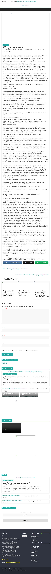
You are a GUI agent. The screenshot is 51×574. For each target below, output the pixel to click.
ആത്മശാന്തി (34, 560)
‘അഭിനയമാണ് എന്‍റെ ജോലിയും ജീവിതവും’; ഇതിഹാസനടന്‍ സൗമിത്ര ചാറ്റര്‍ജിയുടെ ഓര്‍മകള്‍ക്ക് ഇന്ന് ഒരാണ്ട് (42, 293)
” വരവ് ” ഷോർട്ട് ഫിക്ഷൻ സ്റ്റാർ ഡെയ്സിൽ (14, 269)
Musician (31, 49)
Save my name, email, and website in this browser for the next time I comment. (21, 350)
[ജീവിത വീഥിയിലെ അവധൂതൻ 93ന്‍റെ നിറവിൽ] (25, 282)
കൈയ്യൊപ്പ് (5, 44)
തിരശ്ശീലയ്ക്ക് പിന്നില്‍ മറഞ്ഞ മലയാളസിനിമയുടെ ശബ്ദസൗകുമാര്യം (8, 293)
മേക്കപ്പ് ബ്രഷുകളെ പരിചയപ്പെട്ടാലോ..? (16, 483)
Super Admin (12, 380)
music (28, 49)
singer (41, 49)
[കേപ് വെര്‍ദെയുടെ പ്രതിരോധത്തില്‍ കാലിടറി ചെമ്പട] (14, 388)
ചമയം (4, 480)
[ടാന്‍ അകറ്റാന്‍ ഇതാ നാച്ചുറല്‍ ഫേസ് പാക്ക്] (11, 500)
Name (3, 328)
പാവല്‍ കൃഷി (34, 542)
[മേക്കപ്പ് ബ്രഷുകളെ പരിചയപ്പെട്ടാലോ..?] (25, 477)
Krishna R (15, 49)
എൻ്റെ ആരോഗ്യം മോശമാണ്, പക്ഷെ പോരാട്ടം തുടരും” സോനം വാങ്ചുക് (25, 378)
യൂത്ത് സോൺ (10, 480)
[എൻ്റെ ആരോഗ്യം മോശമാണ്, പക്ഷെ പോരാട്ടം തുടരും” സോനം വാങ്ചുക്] (25, 371)
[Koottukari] (3, 9)
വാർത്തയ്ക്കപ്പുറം (13, 374)
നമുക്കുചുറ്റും (5, 374)
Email (3, 335)
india (26, 49)
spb (10, 51)
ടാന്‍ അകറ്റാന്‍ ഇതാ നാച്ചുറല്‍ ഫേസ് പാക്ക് (31, 501)
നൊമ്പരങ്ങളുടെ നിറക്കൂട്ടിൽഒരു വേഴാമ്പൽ (26, 1)
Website (3, 343)
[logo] (3, 536)
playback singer (37, 49)
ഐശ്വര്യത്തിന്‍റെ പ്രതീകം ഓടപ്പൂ (28, 393)
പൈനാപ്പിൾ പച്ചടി (35, 546)
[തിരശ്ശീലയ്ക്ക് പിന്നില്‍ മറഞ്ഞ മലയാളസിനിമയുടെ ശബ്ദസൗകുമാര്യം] (9, 282)
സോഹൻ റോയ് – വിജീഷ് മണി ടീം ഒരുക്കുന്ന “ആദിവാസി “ (32, 275)
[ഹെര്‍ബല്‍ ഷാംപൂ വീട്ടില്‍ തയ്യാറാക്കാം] (11, 495)
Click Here (5, 363)
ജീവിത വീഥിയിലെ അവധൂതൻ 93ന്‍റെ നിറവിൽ (23, 292)
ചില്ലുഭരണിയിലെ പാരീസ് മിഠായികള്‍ (9, 393)
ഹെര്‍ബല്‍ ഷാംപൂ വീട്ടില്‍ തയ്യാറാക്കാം (29, 496)
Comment (4, 308)
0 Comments (20, 49)
